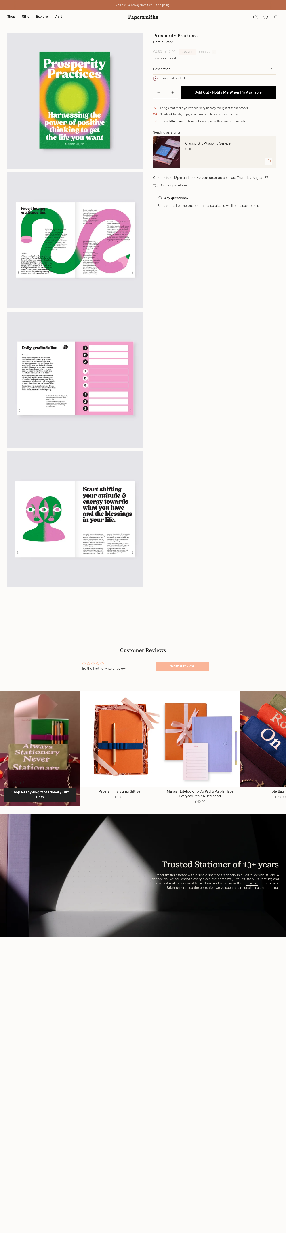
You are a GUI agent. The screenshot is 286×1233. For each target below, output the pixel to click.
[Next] (277, 5)
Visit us (252, 883)
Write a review (182, 666)
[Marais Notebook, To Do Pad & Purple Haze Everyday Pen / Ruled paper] (200, 739)
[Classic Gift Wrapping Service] (166, 152)
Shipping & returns (174, 185)
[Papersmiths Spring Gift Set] (120, 739)
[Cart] (276, 17)
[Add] (268, 161)
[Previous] (9, 5)
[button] (11, 17)
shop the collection (199, 888)
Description (161, 69)
